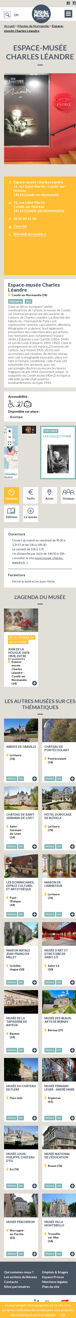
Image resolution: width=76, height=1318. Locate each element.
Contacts (11, 1282)
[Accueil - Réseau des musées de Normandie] (41, 15)
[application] (29, 430)
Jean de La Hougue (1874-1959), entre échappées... (19, 654)
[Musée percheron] (21, 1205)
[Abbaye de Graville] (21, 730)
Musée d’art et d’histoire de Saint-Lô (56, 954)
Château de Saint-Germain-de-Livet (20, 816)
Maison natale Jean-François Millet (18, 954)
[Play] (27, 429)
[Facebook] (68, 3)
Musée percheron (20, 1222)
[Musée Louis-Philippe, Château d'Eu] (21, 1137)
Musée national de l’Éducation (57, 1155)
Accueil (9, 26)
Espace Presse (53, 1277)
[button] (10, 448)
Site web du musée (28, 234)
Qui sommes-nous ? (19, 1272)
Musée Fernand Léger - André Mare (59, 1087)
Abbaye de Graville (21, 746)
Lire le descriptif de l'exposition (34, 683)
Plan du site (50, 1286)
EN (16, 15)
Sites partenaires (17, 1286)
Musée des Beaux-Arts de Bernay (58, 1019)
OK (63, 1315)
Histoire (15, 301)
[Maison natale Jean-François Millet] (21, 934)
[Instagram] (74, 3)
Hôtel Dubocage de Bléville (58, 816)
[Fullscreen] (37, 429)
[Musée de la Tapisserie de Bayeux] (21, 1002)
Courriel (20, 226)
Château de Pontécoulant (56, 748)
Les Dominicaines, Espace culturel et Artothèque (20, 886)
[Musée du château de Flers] (21, 1069)
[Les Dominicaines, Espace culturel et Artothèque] (21, 866)
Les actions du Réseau (20, 1277)
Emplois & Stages (55, 1272)
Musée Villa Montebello (54, 1223)
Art (28, 301)
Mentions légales (55, 1282)
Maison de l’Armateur (53, 884)
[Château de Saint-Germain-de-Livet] (21, 798)
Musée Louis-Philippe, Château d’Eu (20, 1157)
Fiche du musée (34, 779)
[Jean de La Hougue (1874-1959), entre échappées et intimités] (21, 620)
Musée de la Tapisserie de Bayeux (16, 1021)
